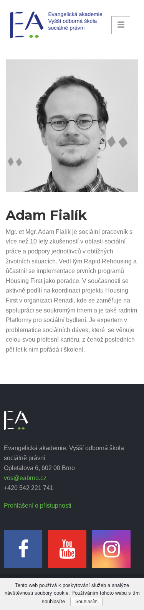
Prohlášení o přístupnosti (37, 505)
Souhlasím (86, 601)
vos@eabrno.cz (25, 478)
